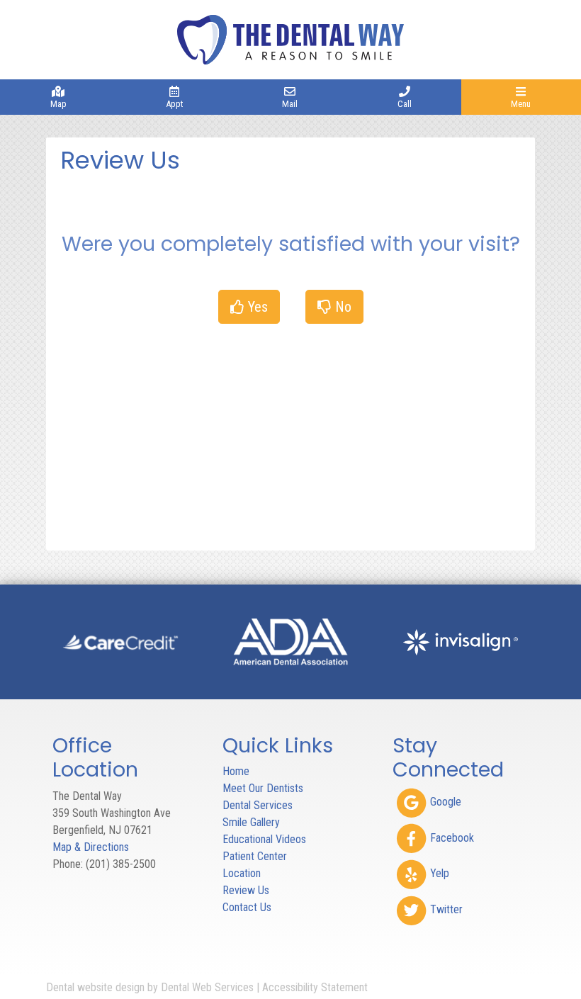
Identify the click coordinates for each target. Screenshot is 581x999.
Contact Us (246, 907)
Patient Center (254, 856)
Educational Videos (264, 839)
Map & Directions (90, 847)
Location (241, 873)
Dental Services (257, 805)
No (341, 306)
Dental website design (95, 987)
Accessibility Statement (315, 987)
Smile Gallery (251, 822)
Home (235, 771)
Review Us (245, 890)
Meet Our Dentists (262, 788)
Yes (256, 306)
